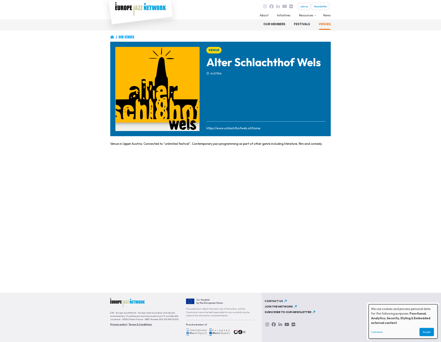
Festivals (302, 24)
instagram (265, 6)
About (264, 15)
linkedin (278, 6)
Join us (304, 6)
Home (112, 37)
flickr (291, 6)
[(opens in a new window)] (196, 332)
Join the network (279, 306)
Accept (426, 332)
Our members (274, 24)
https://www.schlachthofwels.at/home (233, 128)
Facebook (271, 6)
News (327, 15)
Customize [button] (377, 332)
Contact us (274, 301)
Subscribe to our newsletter (288, 312)
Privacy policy (118, 324)
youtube (284, 6)
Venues (325, 24)
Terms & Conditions (140, 324)
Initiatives (283, 15)
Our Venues (126, 37)
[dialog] (403, 321)
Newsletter (320, 6)
